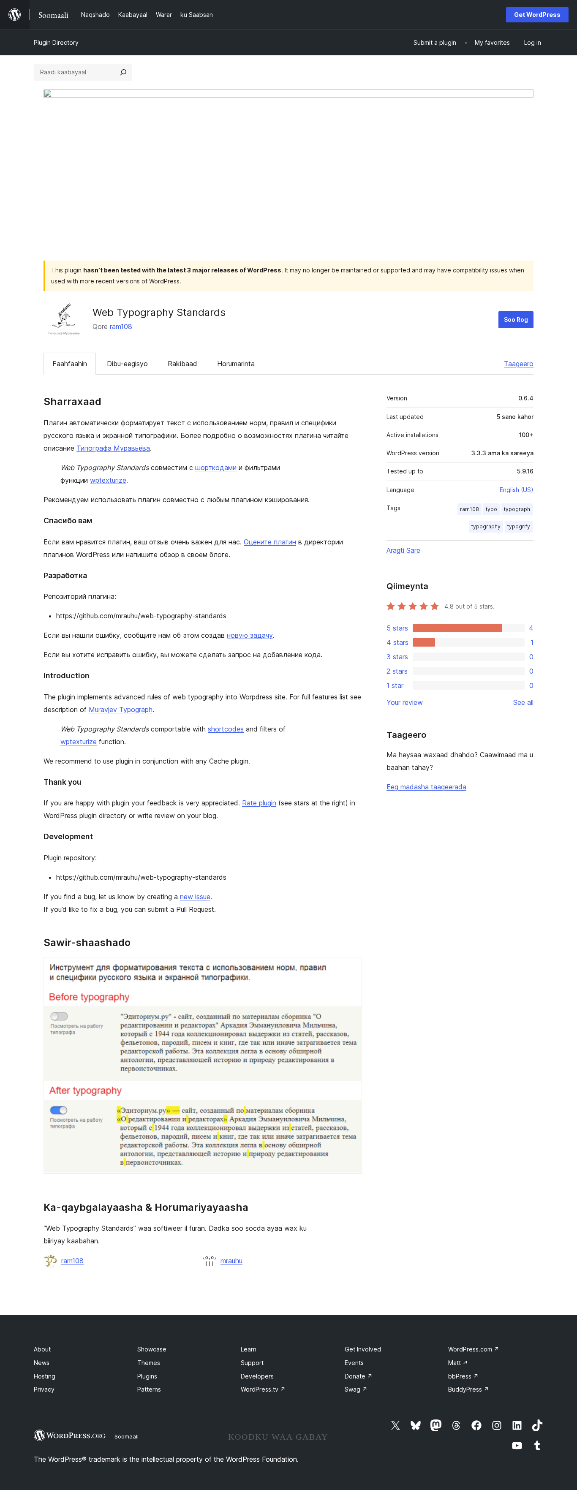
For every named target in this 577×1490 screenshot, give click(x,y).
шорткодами (216, 467)
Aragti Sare (403, 550)
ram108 (121, 326)
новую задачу (250, 635)
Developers (257, 1376)
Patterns (149, 1389)
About (42, 1349)
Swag (356, 1389)
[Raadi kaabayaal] (123, 72)
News (41, 1362)
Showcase (151, 1349)
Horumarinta (236, 363)
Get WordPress (537, 14)
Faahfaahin (69, 363)
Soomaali (126, 1436)
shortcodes (226, 729)
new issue (195, 896)
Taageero (518, 363)
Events (354, 1362)
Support (252, 1362)
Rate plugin (259, 803)
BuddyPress (468, 1389)
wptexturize (108, 480)
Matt (458, 1362)
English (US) (516, 489)
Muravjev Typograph (120, 709)
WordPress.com (473, 1349)
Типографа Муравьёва (113, 448)
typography (486, 526)
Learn (248, 1349)
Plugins (147, 1376)
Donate (359, 1376)
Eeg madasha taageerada (426, 787)
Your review (404, 702)
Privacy (44, 1389)
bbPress (463, 1376)
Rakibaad (182, 363)
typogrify (518, 526)
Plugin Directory (56, 42)
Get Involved (363, 1349)
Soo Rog (516, 319)
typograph (517, 509)
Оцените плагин (270, 542)
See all (523, 702)
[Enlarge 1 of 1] (350, 968)
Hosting (44, 1376)
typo (491, 509)
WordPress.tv (263, 1389)
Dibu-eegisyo (127, 363)
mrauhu (231, 1260)
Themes (148, 1362)
